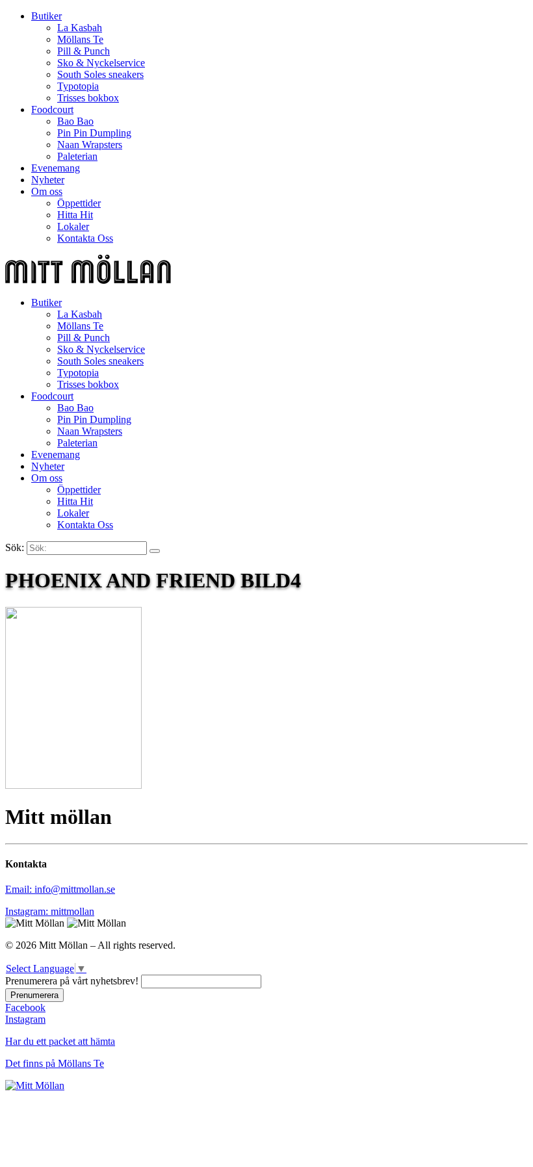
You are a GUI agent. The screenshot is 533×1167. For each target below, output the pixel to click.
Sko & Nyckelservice (101, 62)
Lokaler (73, 226)
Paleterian (77, 156)
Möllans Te (80, 39)
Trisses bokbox (88, 97)
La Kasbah (79, 27)
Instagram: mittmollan (49, 911)
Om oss (46, 191)
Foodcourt (52, 109)
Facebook (25, 1007)
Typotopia (78, 86)
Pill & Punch (83, 51)
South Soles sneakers (100, 74)
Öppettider (79, 203)
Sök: (14, 547)
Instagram (25, 1019)
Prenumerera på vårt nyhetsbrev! (71, 980)
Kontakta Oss (85, 238)
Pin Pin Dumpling (94, 132)
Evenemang (55, 167)
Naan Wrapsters (89, 144)
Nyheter (47, 179)
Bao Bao (75, 121)
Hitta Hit (75, 214)
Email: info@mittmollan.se (60, 889)
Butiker (46, 15)
